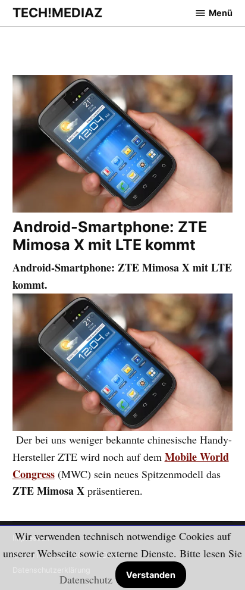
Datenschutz (85, 579)
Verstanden (150, 575)
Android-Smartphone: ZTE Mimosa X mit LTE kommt (109, 236)
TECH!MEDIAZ (57, 12)
